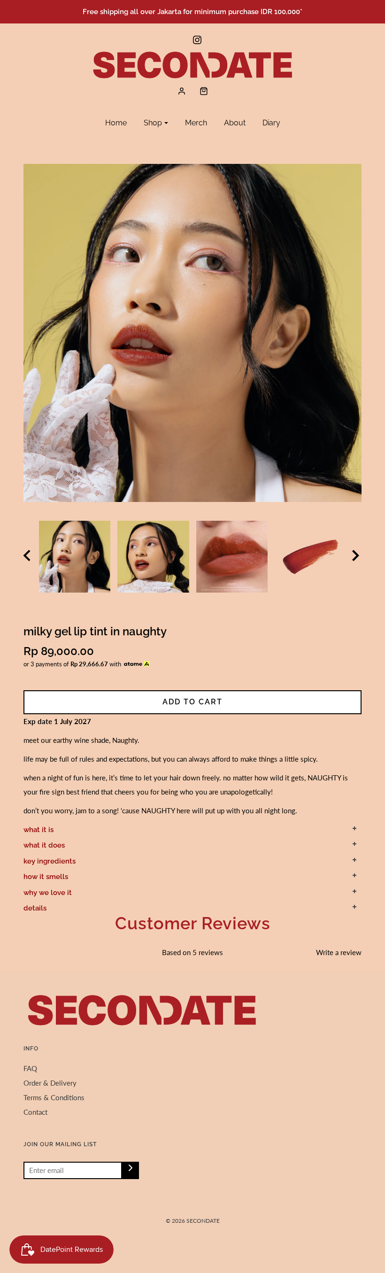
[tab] (192, 829)
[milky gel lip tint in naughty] (74, 557)
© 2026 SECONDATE (193, 1220)
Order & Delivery (50, 1083)
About (235, 122)
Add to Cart (192, 701)
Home (116, 122)
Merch (196, 122)
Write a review (339, 952)
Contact (35, 1112)
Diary (271, 122)
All (46, 150)
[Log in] (181, 91)
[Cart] (203, 91)
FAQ (30, 1068)
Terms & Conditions (54, 1097)
